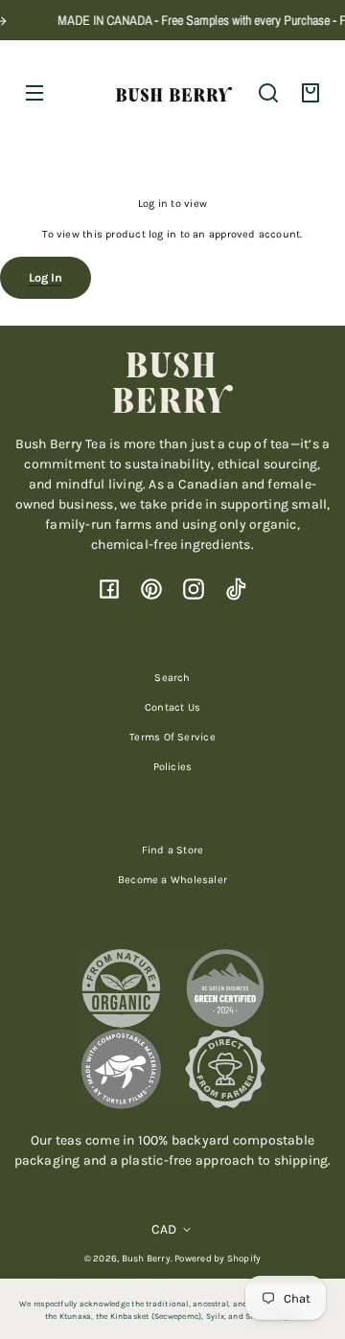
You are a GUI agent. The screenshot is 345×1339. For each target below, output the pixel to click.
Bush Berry (146, 1258)
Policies (173, 766)
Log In (45, 277)
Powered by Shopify (217, 1258)
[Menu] (34, 93)
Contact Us (172, 707)
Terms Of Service (172, 737)
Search (172, 677)
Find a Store (173, 850)
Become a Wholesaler (172, 880)
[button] (268, 93)
